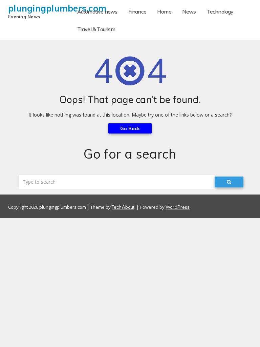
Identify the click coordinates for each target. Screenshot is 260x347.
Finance (137, 11)
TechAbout (123, 207)
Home (164, 11)
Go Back (130, 128)
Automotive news (97, 11)
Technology (220, 11)
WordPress (178, 207)
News (189, 11)
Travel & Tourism (96, 29)
